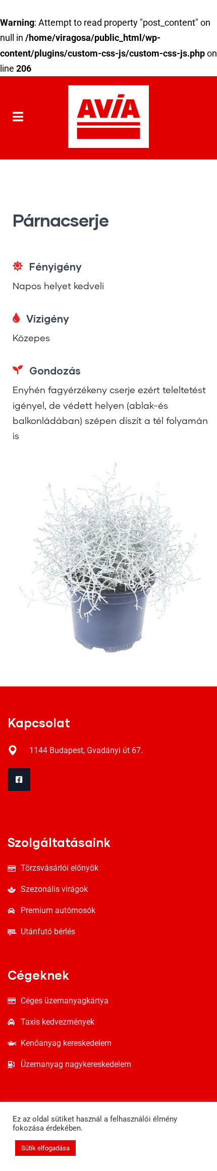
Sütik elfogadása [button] (45, 1148)
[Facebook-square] (19, 779)
